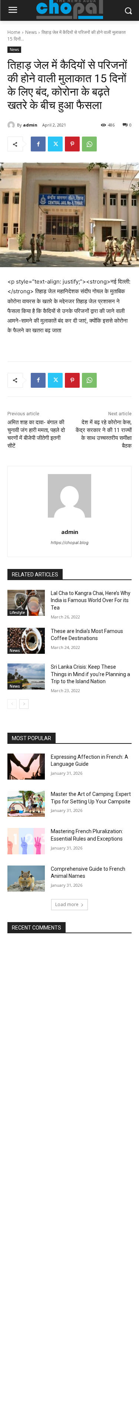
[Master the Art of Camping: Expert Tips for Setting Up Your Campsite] (26, 804)
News (31, 32)
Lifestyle (17, 612)
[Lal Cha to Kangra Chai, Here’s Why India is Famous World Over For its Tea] (26, 603)
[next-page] (24, 704)
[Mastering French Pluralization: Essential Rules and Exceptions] (26, 841)
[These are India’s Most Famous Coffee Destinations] (26, 641)
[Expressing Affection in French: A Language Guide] (26, 767)
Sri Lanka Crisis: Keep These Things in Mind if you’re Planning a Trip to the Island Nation (90, 674)
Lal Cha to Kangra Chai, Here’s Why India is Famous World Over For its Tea (90, 600)
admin (30, 125)
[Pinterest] (72, 144)
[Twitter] (55, 144)
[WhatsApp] (89, 144)
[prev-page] (12, 704)
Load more (67, 904)
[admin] (12, 125)
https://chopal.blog (70, 542)
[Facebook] (38, 144)
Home (13, 32)
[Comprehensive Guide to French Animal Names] (26, 879)
